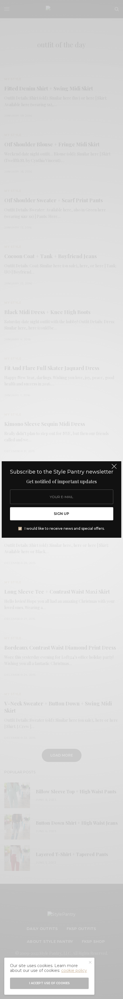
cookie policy (74, 970)
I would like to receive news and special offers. (65, 528)
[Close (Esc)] (114, 469)
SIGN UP (61, 513)
